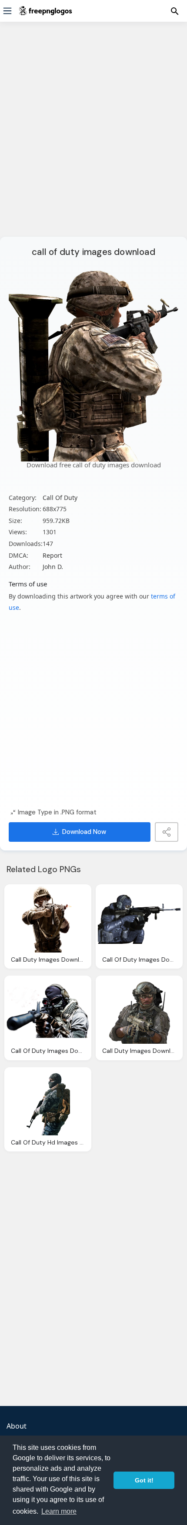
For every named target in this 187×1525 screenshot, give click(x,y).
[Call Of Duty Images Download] (139, 920)
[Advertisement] (93, 134)
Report (52, 555)
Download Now (84, 832)
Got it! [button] (144, 1480)
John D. (53, 566)
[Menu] (7, 11)
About (17, 1426)
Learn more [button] (59, 1511)
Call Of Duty (60, 497)
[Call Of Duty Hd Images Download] (48, 1102)
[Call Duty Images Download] (48, 920)
